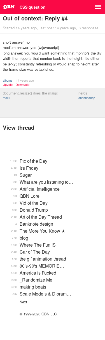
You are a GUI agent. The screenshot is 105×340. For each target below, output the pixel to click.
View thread (18, 127)
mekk (6, 97)
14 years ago (25, 80)
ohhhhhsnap (86, 97)
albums (8, 80)
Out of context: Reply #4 (35, 18)
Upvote (8, 84)
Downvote (22, 84)
